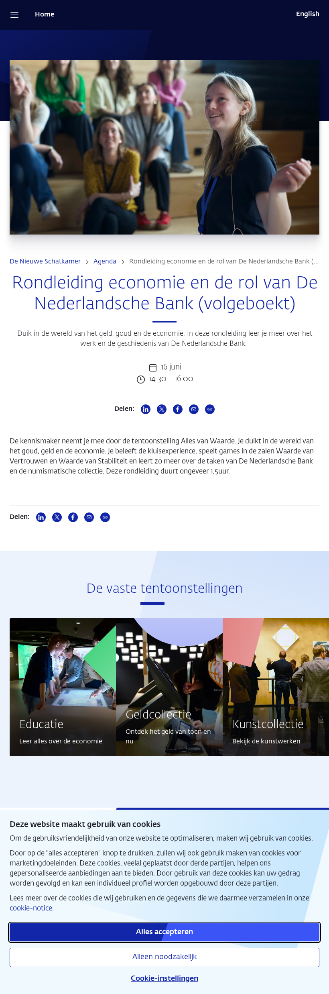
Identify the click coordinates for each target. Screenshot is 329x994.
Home (44, 15)
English (307, 14)
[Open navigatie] (14, 15)
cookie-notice (31, 908)
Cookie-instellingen (164, 978)
